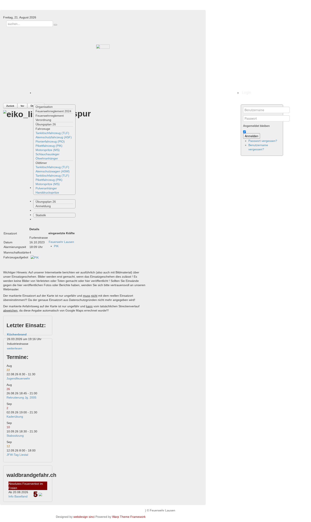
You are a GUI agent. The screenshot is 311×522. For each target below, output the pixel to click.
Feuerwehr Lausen (61, 242)
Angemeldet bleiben (256, 125)
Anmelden (251, 136)
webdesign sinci (84, 516)
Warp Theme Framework (129, 516)
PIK (56, 246)
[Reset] (55, 24)
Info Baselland (18, 496)
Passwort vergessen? (262, 141)
